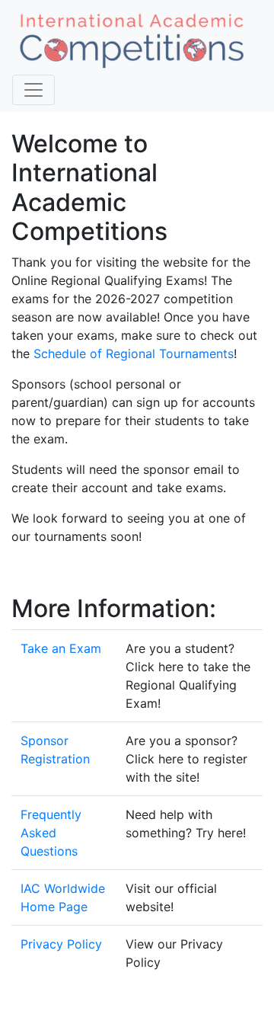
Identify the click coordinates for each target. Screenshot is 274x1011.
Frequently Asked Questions (51, 833)
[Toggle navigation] (33, 90)
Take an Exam (61, 648)
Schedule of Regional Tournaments (133, 353)
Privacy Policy (61, 944)
